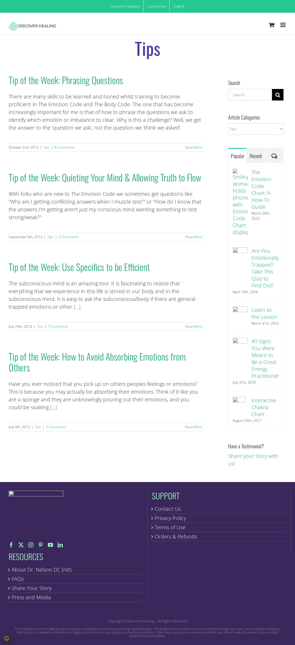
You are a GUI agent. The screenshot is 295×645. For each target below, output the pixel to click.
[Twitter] (21, 544)
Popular (237, 156)
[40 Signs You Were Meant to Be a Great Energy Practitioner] (240, 341)
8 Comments (64, 147)
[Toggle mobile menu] (283, 25)
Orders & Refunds (176, 536)
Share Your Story (32, 588)
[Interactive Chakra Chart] (239, 400)
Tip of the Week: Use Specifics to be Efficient (79, 267)
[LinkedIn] (60, 544)
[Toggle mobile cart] (272, 25)
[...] (77, 306)
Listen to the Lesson (264, 313)
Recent (256, 156)
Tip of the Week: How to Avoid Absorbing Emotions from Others (97, 362)
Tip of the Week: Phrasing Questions (66, 80)
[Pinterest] (40, 544)
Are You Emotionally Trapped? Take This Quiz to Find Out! (265, 268)
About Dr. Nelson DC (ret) (41, 569)
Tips (46, 147)
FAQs (18, 578)
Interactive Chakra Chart (263, 407)
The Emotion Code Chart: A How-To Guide (261, 189)
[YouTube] (50, 544)
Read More (193, 147)
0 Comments (58, 326)
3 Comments (68, 236)
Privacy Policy (170, 518)
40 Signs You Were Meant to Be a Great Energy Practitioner (265, 358)
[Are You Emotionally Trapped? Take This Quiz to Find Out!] (240, 251)
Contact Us (168, 508)
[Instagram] (30, 544)
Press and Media (31, 597)
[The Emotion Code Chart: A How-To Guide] (240, 172)
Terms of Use (170, 527)
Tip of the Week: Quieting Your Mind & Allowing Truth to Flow (105, 177)
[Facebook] (11, 544)
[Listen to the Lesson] (240, 310)
